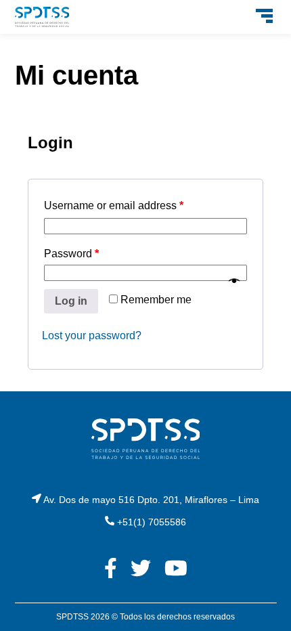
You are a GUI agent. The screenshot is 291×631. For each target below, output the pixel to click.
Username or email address (113, 205)
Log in (71, 301)
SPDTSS (72, 617)
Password (71, 253)
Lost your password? (91, 335)
